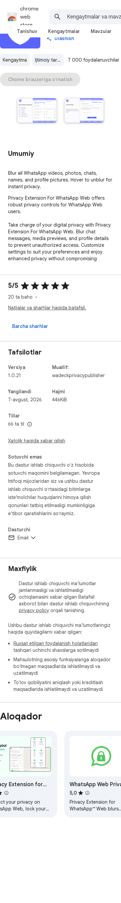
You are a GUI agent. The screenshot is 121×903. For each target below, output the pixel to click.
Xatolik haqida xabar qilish (36, 441)
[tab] (27, 31)
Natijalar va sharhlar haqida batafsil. (47, 308)
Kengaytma (15, 60)
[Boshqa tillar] (30, 425)
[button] (37, 111)
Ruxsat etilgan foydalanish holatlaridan (55, 643)
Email (23, 538)
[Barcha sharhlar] (30, 326)
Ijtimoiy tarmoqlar (49, 60)
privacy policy (34, 610)
